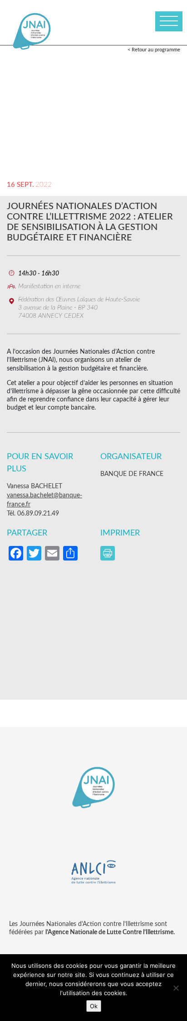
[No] (175, 987)
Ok (94, 1006)
